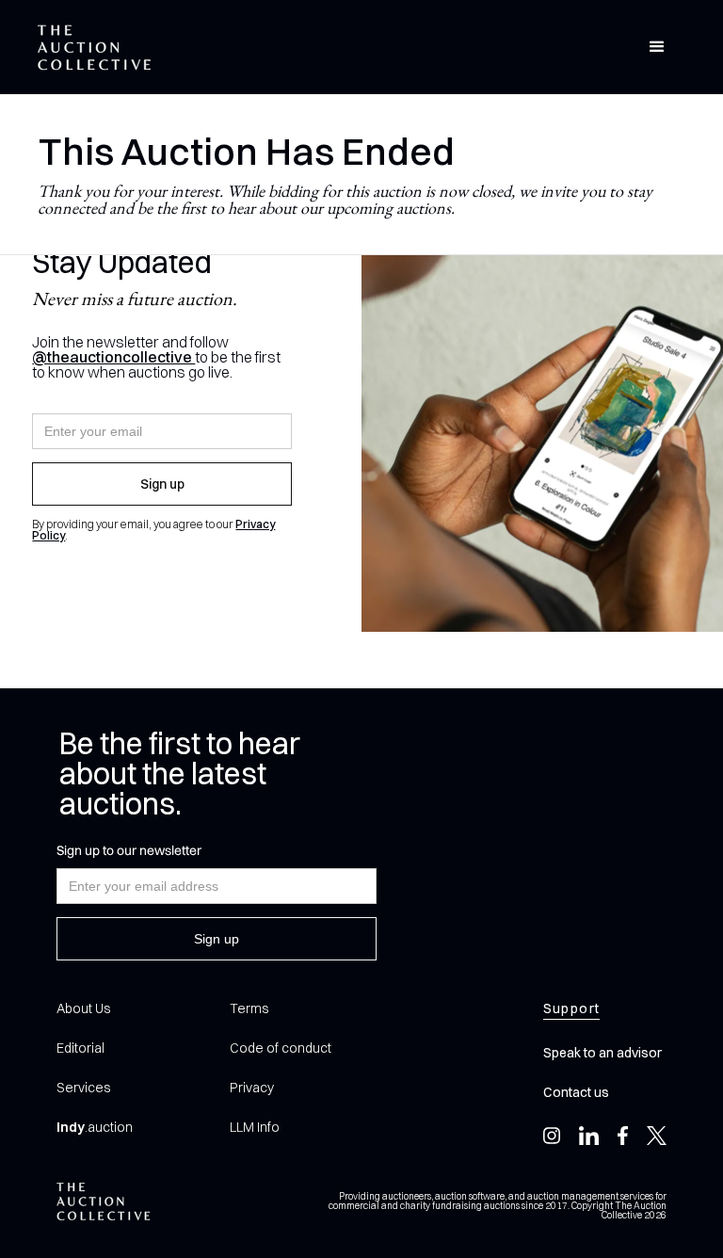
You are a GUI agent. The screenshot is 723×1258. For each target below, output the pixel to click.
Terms (249, 1008)
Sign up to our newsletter (128, 850)
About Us (83, 1008)
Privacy (252, 1087)
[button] (657, 47)
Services (83, 1087)
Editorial (80, 1048)
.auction (94, 1127)
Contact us (576, 1092)
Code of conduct (280, 1048)
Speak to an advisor (602, 1052)
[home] (94, 47)
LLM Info (255, 1127)
